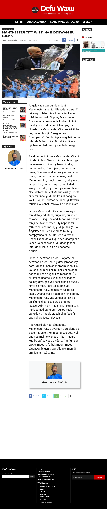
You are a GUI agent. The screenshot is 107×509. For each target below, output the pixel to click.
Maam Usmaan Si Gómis (54, 382)
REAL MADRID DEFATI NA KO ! (10, 109)
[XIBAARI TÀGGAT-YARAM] (22, 118)
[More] (77, 40)
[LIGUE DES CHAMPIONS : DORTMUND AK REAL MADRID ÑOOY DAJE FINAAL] (22, 125)
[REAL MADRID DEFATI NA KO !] (22, 110)
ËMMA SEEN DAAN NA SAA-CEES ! (10, 137)
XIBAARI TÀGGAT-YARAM (9, 116)
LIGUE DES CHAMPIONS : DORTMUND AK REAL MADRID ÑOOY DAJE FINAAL (10, 127)
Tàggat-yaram (8, 29)
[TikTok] (9, 473)
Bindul (99, 477)
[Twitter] (12, 473)
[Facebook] (3, 473)
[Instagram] (6, 473)
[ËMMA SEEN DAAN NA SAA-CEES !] (22, 138)
